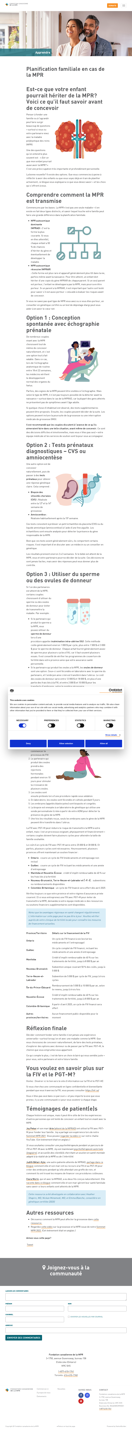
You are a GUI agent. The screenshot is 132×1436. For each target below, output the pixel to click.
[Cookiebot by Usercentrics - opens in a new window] (111, 691)
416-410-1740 (71, 1375)
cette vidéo (47, 1226)
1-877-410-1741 (66, 1371)
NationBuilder (121, 1426)
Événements (41, 1396)
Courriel (9, 1314)
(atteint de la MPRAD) (62, 1128)
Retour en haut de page (66, 1426)
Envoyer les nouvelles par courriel (87, 1317)
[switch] (51, 725)
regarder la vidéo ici (70, 1135)
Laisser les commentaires (16, 1291)
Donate (112, 5)
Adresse (9, 1325)
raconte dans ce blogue (38, 1182)
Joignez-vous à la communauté (68, 1270)
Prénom (8, 1304)
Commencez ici (43, 1389)
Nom (70, 1304)
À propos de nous (43, 1392)
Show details (111, 735)
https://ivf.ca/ (92, 1090)
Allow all (104, 743)
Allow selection (66, 743)
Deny (28, 743)
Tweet (30, 1244)
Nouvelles (61, 1389)
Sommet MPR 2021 (36, 1135)
